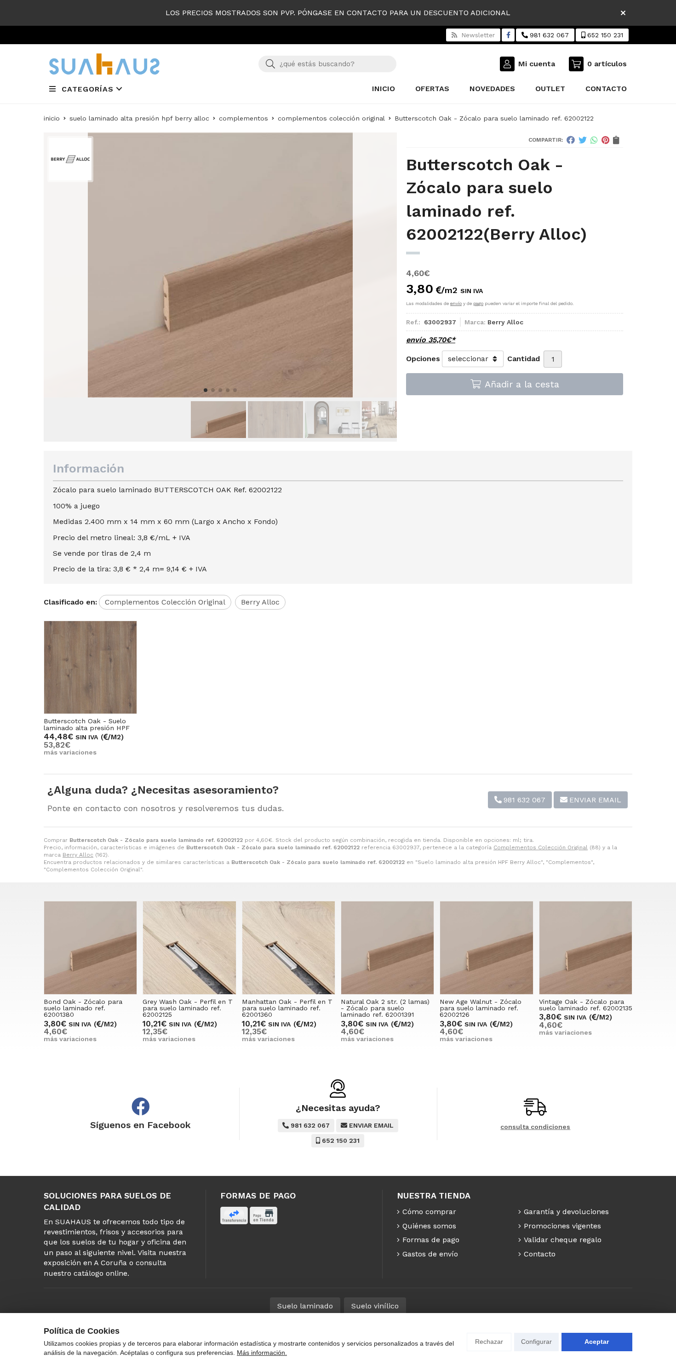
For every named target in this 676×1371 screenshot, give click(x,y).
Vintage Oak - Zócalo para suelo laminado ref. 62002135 (585, 1005)
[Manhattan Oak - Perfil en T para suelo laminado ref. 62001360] (288, 947)
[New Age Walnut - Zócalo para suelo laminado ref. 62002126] (486, 947)
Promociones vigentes (562, 1225)
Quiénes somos (429, 1225)
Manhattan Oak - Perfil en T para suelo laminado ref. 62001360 (287, 1008)
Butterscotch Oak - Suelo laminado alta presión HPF (87, 724)
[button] (205, 390)
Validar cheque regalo (563, 1239)
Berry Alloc (78, 855)
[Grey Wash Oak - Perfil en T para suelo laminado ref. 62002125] (189, 947)
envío (456, 303)
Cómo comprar (429, 1211)
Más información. (262, 1352)
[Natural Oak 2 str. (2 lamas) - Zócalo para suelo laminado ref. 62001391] (387, 947)
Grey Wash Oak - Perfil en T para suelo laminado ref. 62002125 (188, 1008)
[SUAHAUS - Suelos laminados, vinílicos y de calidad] (104, 64)
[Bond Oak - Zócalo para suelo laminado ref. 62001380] (90, 947)
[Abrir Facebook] (508, 35)
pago (478, 303)
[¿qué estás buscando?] (327, 63)
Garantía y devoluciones (566, 1211)
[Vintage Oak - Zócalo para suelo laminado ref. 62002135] (585, 947)
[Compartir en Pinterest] (605, 139)
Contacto (540, 1254)
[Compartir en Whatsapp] (594, 139)
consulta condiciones (535, 1126)
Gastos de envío (430, 1254)
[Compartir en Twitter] (583, 139)
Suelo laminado (305, 1306)
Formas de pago (430, 1239)
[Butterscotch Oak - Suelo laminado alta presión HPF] (90, 667)
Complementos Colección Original (540, 847)
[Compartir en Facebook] (571, 139)
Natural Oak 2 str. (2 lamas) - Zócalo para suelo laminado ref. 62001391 (385, 1008)
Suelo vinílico (375, 1306)
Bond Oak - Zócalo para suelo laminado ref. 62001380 (83, 1008)
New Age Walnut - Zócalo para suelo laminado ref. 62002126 (480, 1008)
